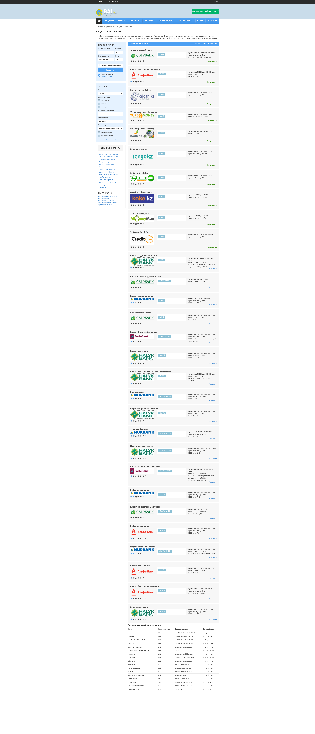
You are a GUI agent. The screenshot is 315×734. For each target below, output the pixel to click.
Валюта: (118, 49)
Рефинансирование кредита (109, 175)
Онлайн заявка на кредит (108, 167)
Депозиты (135, 21)
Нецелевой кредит (106, 180)
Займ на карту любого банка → (205, 11)
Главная (99, 27)
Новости (212, 21)
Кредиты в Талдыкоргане (107, 203)
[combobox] (119, 52)
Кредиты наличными (106, 164)
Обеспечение (103, 118)
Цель (100, 90)
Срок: (117, 56)
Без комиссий (106, 132)
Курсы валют (185, 21)
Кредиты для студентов (107, 182)
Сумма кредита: (104, 49)
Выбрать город (107, 76)
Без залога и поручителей (108, 157)
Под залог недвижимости (108, 159)
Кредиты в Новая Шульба (107, 197)
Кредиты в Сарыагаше (106, 201)
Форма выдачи (104, 97)
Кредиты (109, 21)
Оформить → (212, 61)
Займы (121, 21)
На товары (102, 185)
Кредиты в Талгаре (105, 198)
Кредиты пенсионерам (107, 170)
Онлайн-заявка (107, 136)
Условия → (213, 269)
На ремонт (102, 187)
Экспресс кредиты (105, 162)
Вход (216, 2)
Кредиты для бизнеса (107, 172)
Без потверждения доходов (109, 154)
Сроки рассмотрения (106, 110)
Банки (200, 21)
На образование (105, 177)
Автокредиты (166, 21)
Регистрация (103, 125)
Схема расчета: (103, 56)
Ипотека (149, 21)
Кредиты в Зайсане (105, 205)
